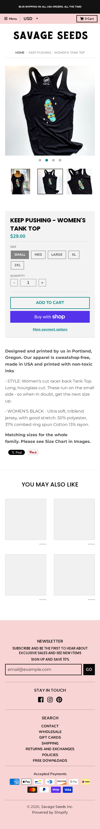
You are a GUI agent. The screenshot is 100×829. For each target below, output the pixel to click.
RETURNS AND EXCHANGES (50, 749)
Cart (89, 19)
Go (89, 669)
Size (13, 247)
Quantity (17, 276)
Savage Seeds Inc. (57, 806)
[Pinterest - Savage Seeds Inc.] (59, 700)
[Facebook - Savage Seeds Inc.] (41, 700)
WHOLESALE (50, 731)
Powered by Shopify (50, 812)
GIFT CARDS (50, 737)
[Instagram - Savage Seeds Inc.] (50, 700)
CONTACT (50, 726)
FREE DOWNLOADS (50, 760)
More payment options (50, 329)
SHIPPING (50, 743)
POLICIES (50, 754)
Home (19, 53)
